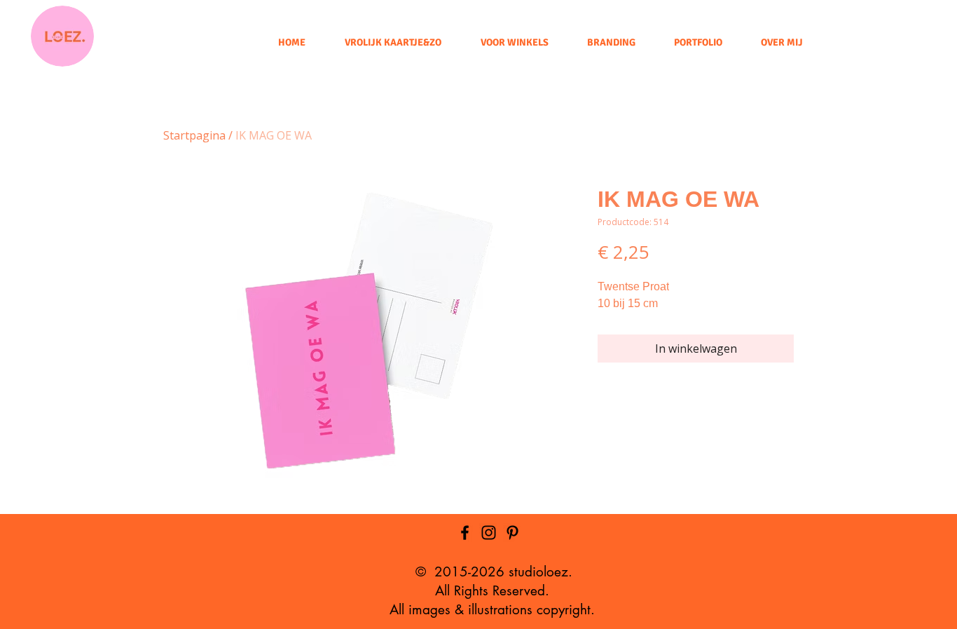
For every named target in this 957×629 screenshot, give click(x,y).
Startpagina (194, 135)
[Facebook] (464, 532)
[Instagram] (488, 532)
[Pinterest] (512, 532)
